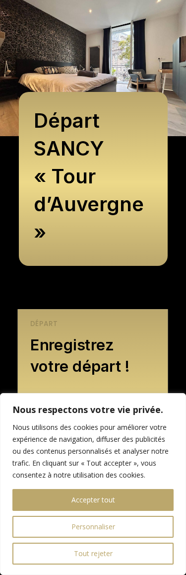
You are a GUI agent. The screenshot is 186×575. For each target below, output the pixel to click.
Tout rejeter (93, 553)
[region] (93, 484)
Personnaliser (93, 526)
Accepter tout (93, 499)
